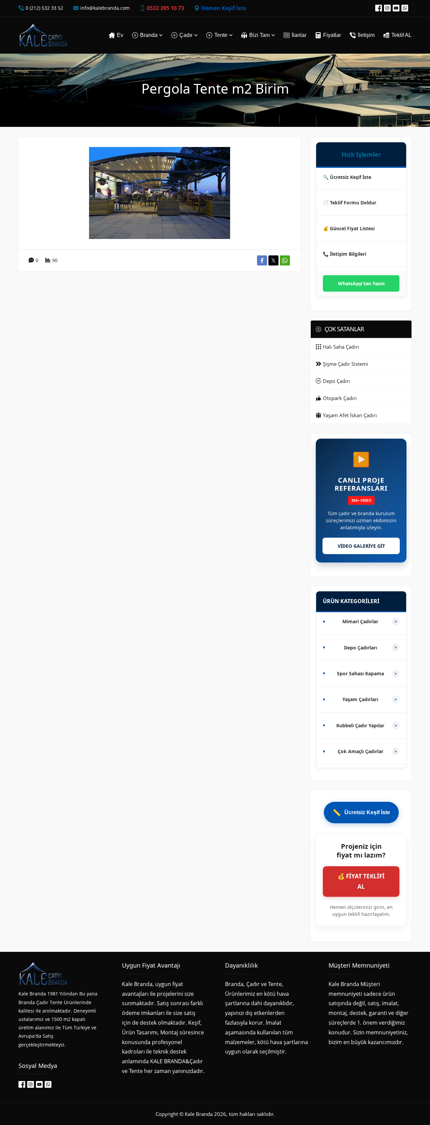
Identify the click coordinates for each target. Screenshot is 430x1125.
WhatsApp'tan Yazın (361, 283)
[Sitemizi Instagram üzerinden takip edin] (387, 8)
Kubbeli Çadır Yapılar (366, 725)
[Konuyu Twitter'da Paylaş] (273, 260)
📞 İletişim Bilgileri (344, 254)
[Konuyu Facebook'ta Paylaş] (262, 260)
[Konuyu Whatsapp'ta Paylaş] (285, 260)
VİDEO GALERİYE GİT (361, 546)
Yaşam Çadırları (369, 699)
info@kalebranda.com (105, 8)
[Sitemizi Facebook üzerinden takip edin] (378, 8)
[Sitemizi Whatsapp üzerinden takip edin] (404, 8)
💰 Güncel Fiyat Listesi (349, 228)
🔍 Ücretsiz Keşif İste (347, 177)
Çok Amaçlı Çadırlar (367, 751)
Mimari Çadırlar (369, 621)
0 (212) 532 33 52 (44, 8)
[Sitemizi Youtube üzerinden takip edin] (396, 8)
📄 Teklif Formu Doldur (349, 202)
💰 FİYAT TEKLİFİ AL (361, 881)
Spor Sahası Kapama (367, 673)
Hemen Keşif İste (223, 8)
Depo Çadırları (370, 647)
